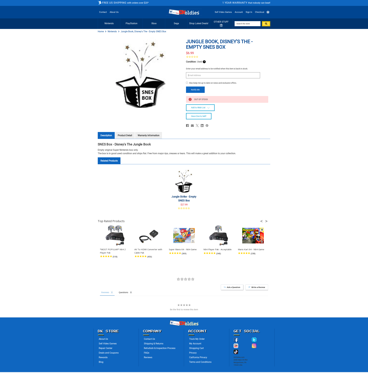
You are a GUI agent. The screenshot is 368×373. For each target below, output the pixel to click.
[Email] (192, 126)
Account (239, 12)
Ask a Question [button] (233, 287)
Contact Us (149, 339)
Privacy (193, 352)
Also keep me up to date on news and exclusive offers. (213, 83)
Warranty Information (148, 135)
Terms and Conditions (200, 362)
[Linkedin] (202, 126)
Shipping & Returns (153, 343)
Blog (101, 362)
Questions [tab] (123, 292)
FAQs (146, 352)
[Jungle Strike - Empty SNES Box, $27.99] (184, 180)
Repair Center (105, 348)
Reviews (148, 357)
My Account (195, 343)
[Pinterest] (207, 126)
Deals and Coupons (109, 352)
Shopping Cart (196, 348)
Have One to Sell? (198, 116)
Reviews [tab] (105, 292)
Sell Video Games (223, 12)
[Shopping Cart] (268, 12)
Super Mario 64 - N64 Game (183, 249)
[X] (197, 126)
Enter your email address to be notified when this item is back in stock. (217, 69)
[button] (262, 221)
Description (106, 135)
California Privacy (198, 357)
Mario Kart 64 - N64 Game (251, 249)
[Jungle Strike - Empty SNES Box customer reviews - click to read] (184, 209)
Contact (103, 12)
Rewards (103, 357)
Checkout (259, 12)
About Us (114, 12)
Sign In (249, 12)
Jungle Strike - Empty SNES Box (183, 198)
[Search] (266, 23)
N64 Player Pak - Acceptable (217, 249)
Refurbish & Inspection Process (159, 348)
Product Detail (125, 135)
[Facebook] (187, 126)
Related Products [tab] (109, 160)
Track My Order (197, 339)
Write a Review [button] (258, 287)
